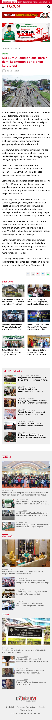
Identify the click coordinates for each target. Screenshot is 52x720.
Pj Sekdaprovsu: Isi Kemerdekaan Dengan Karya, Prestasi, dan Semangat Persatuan (33, 581)
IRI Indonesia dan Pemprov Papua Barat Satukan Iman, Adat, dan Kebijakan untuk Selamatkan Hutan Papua (25, 493)
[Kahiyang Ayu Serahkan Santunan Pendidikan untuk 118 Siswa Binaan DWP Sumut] (10, 402)
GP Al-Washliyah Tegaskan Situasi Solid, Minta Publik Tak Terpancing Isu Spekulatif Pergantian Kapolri (33, 525)
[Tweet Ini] (33, 274)
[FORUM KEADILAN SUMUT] (13, 7)
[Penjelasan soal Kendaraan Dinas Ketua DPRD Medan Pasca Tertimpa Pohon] (10, 379)
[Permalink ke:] (4, 70)
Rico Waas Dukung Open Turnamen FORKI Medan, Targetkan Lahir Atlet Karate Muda (23, 572)
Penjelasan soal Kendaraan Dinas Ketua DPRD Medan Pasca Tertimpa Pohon (33, 379)
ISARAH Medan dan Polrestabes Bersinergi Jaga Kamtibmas (11, 352)
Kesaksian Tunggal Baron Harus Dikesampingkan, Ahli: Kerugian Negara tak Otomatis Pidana (38, 301)
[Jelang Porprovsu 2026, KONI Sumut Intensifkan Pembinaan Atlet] (8, 593)
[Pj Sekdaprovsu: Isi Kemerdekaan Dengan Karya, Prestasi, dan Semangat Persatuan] (8, 582)
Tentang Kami (26, 710)
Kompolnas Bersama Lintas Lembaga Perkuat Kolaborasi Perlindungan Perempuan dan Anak (33, 424)
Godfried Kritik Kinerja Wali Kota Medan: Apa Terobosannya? (30, 671)
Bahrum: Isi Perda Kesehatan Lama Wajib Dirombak (31, 683)
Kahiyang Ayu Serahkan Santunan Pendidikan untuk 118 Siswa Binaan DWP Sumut (32, 401)
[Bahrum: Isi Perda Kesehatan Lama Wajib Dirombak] (8, 684)
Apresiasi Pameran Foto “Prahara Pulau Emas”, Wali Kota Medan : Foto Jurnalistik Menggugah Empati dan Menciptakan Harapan (12, 327)
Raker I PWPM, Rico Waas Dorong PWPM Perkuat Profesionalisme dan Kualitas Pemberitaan (38, 327)
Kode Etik (10, 707)
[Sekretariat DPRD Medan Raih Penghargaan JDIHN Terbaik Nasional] (8, 661)
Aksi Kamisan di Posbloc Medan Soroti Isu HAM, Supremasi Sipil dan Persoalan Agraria (32, 514)
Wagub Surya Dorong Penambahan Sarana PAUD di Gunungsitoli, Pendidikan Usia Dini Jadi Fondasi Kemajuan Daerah (32, 390)
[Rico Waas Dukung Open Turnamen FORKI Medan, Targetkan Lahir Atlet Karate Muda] (26, 553)
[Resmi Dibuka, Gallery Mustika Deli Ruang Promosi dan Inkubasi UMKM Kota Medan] (39, 341)
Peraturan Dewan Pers (26, 707)
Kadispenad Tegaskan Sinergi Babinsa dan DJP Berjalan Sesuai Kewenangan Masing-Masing (32, 436)
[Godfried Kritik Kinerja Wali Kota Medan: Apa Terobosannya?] (8, 672)
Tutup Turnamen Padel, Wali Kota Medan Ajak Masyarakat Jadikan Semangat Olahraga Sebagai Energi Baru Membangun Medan (31, 604)
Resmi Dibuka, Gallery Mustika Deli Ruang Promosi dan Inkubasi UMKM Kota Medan (37, 352)
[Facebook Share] (28, 274)
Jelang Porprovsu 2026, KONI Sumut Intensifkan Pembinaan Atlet (31, 593)
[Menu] (3, 7)
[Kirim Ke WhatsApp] (48, 274)
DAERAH (5, 54)
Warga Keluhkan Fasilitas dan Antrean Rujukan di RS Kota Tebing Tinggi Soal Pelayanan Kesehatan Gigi (13, 301)
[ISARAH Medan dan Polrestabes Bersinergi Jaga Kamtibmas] (13, 341)
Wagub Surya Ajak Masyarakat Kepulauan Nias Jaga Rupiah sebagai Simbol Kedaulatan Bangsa (31, 413)
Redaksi (42, 707)
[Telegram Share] (43, 274)
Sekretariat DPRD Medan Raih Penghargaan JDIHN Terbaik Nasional (32, 660)
